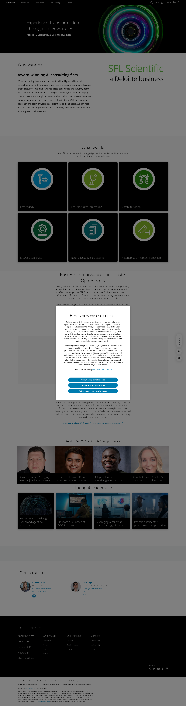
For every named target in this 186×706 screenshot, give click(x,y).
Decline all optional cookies (93, 385)
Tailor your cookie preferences (93, 391)
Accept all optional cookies (93, 380)
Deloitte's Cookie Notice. (102, 369)
